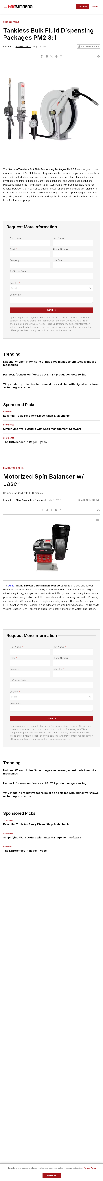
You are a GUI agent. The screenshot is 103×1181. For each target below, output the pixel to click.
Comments (15, 294)
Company (15, 260)
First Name (16, 238)
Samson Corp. (23, 46)
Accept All (51, 1175)
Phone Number (60, 249)
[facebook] (42, 56)
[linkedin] (46, 56)
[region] (51, 1172)
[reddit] (56, 56)
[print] (98, 56)
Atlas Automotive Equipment (31, 500)
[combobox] (51, 288)
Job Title (58, 260)
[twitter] (51, 56)
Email (13, 249)
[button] (5, 7)
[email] (61, 56)
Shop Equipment (11, 22)
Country (15, 283)
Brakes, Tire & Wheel (13, 468)
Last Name (59, 238)
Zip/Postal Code (18, 271)
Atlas (11, 585)
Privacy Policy (90, 1168)
